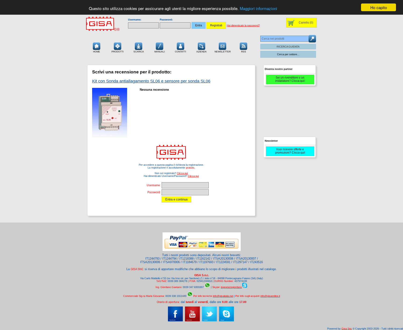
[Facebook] (175, 320)
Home (96, 51)
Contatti (180, 51)
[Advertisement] (289, 113)
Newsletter (223, 51)
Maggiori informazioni (258, 8)
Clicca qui (182, 173)
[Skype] (226, 320)
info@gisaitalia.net (223, 296)
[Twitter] (209, 320)
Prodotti (117, 51)
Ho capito (378, 7)
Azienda (201, 51)
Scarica (138, 51)
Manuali (159, 51)
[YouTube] (192, 320)
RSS (243, 51)
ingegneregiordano (231, 287)
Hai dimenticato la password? (243, 25)
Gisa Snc (346, 328)
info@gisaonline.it (270, 296)
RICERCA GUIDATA (288, 46)
